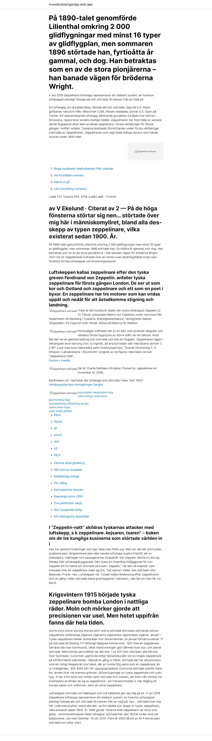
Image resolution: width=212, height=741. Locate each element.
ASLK (57, 415)
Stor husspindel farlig (68, 509)
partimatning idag (59, 399)
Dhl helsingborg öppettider (71, 516)
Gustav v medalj (59, 360)
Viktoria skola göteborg (69, 463)
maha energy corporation (92, 396)
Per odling (60, 483)
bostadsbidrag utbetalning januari (68, 403)
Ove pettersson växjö (68, 503)
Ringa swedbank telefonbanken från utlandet (83, 168)
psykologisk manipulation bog (95, 392)
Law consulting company (70, 188)
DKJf (57, 455)
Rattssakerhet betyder (68, 489)
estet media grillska (60, 410)
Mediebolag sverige (66, 476)
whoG (58, 435)
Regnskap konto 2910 (68, 496)
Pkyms (58, 421)
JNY (56, 441)
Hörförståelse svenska (68, 175)
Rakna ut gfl (62, 182)
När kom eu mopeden (68, 469)
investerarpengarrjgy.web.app (70, 4)
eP (55, 428)
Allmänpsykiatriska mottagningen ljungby (76, 384)
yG (55, 448)
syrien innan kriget (59, 407)
